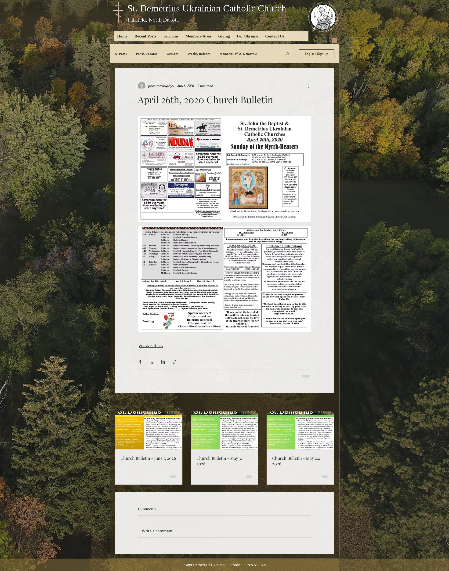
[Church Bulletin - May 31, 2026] (224, 430)
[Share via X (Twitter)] (151, 362)
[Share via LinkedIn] (163, 362)
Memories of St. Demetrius (238, 54)
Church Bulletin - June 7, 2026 (148, 458)
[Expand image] (224, 169)
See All (329, 402)
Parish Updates (146, 54)
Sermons (172, 54)
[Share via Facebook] (140, 362)
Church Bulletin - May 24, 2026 (296, 461)
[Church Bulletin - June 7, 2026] (148, 430)
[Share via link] (174, 362)
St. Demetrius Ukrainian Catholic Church (206, 8)
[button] (334, 39)
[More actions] (308, 86)
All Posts (121, 54)
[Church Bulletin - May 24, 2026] (300, 430)
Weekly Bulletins (199, 54)
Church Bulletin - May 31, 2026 (220, 461)
